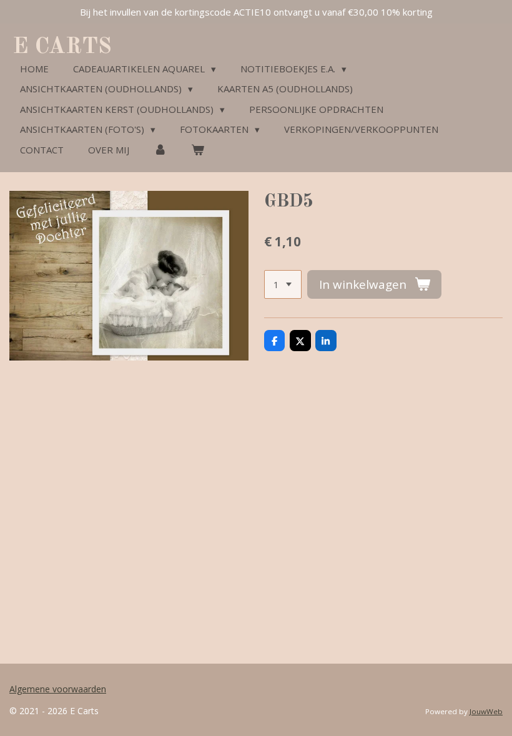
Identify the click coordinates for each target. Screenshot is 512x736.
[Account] (160, 150)
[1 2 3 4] (283, 284)
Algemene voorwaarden (57, 689)
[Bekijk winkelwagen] (198, 150)
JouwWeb (486, 711)
